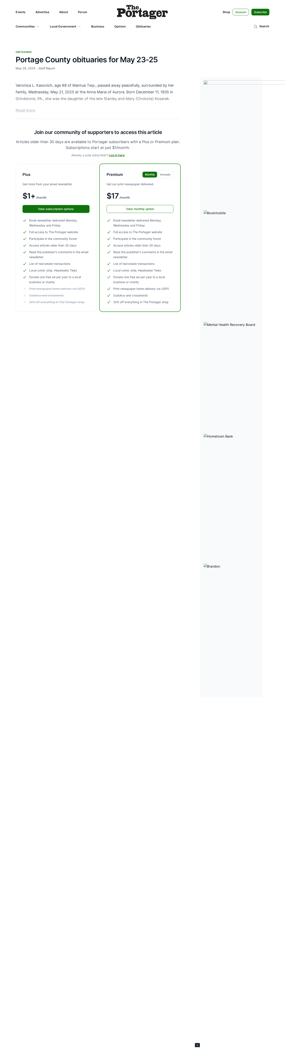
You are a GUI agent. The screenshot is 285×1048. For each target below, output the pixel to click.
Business (97, 26)
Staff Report (46, 68)
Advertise (42, 12)
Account (240, 12)
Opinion (120, 26)
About (63, 12)
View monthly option (140, 209)
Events (20, 12)
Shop (226, 12)
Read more (25, 110)
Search (264, 26)
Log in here (117, 155)
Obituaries (143, 26)
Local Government (63, 26)
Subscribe (260, 12)
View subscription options (56, 209)
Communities (25, 26)
